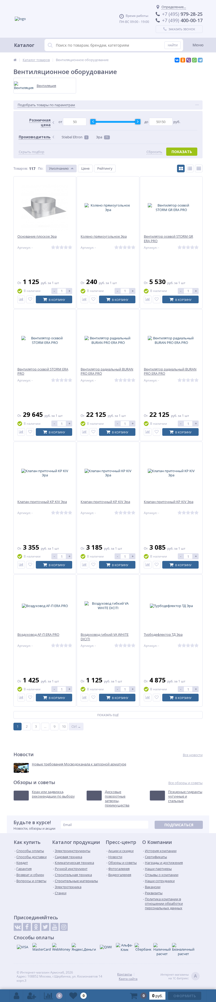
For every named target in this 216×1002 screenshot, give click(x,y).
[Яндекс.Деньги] (84, 947)
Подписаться (178, 824)
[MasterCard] (41, 947)
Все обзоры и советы (185, 783)
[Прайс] (199, 168)
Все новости (193, 755)
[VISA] (22, 947)
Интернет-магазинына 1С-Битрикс (178, 976)
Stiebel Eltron (74, 137)
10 (64, 726)
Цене (85, 168)
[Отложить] (30, 299)
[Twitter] (45, 927)
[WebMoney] (61, 947)
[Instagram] (64, 927)
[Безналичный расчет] (183, 949)
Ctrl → (76, 726)
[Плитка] (181, 168)
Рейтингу (104, 168)
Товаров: (20, 168)
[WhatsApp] (194, 60)
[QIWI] (106, 947)
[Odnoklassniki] (36, 927)
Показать (181, 151)
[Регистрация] (31, 995)
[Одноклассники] (182, 60)
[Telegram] (200, 60)
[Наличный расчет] (162, 949)
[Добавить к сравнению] (21, 299)
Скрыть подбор (31, 152)
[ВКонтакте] (177, 60)
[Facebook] (27, 927)
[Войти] (16, 995)
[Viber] (188, 60)
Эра (102, 137)
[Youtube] (54, 927)
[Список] (190, 168)
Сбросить (154, 152)
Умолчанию (59, 168)
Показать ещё (108, 715)
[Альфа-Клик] (124, 947)
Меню (198, 44)
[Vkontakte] (18, 927)
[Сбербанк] (143, 947)
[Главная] (15, 59)
